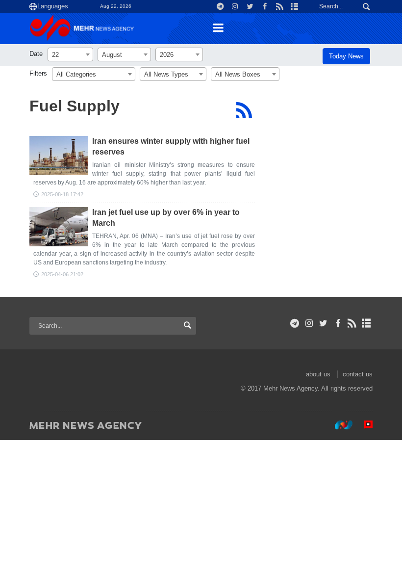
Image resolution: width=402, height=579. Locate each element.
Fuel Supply (74, 106)
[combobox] (70, 54)
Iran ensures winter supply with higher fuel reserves (171, 146)
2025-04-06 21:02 (62, 274)
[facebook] (337, 323)
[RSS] (244, 110)
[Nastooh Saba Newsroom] (338, 425)
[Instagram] (309, 323)
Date (36, 53)
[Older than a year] (58, 155)
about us (318, 374)
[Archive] (366, 323)
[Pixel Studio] (363, 425)
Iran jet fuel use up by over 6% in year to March (166, 217)
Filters (38, 73)
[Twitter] (323, 323)
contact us (358, 374)
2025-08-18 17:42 (62, 194)
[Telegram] (295, 323)
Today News (346, 56)
